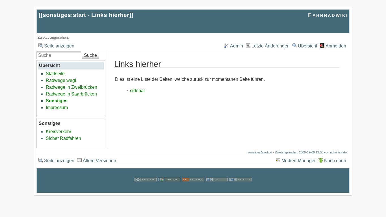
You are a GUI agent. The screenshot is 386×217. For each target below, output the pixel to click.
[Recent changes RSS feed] (193, 189)
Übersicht (307, 46)
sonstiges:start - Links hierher (86, 15)
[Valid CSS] (216, 189)
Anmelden (336, 46)
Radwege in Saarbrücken (71, 94)
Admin (236, 46)
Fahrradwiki (328, 15)
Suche (90, 55)
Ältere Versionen (99, 160)
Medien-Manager (298, 160)
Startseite (55, 73)
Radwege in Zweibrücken (71, 87)
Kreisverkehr (58, 131)
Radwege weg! (61, 80)
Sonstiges (57, 100)
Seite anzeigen (59, 46)
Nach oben (335, 160)
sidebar (137, 90)
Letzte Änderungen (270, 46)
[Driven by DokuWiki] (169, 189)
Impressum (57, 107)
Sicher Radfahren (63, 138)
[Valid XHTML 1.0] (240, 189)
